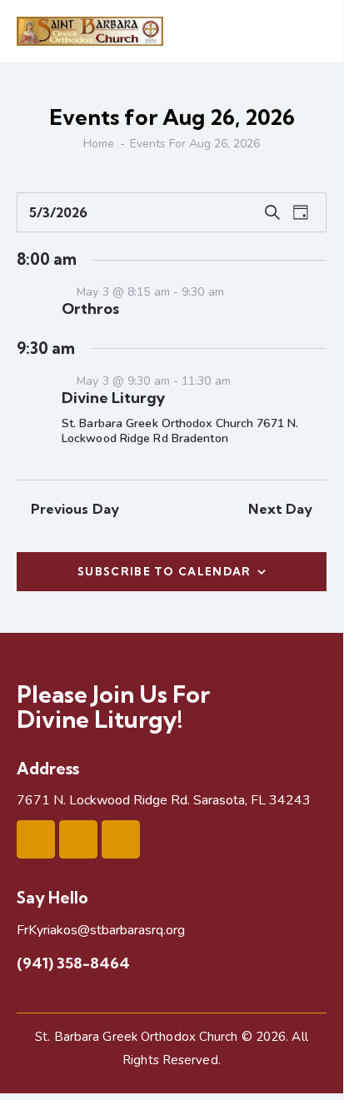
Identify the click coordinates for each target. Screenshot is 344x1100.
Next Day (280, 508)
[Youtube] (78, 839)
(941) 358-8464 (73, 963)
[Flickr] (121, 839)
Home (98, 144)
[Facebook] (36, 839)
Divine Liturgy (113, 398)
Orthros (90, 309)
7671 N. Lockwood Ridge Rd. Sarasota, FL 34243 (164, 800)
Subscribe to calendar (164, 571)
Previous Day (75, 508)
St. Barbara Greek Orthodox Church (136, 1036)
